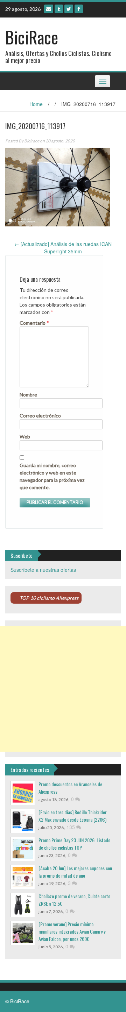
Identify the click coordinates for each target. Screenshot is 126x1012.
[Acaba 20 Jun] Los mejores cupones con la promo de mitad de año (75, 871)
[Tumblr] (59, 9)
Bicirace (31, 140)
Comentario (34, 323)
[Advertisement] (63, 689)
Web (25, 437)
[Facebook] (79, 9)
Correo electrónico (40, 416)
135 (71, 826)
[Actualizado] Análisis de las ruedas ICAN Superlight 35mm (63, 247)
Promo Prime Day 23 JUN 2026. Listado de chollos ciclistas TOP (74, 843)
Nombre (28, 395)
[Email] (48, 9)
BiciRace (31, 36)
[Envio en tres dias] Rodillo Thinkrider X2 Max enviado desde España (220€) (72, 815)
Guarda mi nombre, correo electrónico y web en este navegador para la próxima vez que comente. (52, 476)
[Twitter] (68, 9)
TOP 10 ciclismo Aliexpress (49, 598)
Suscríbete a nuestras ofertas (43, 569)
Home (36, 103)
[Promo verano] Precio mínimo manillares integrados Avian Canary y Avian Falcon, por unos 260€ (71, 931)
